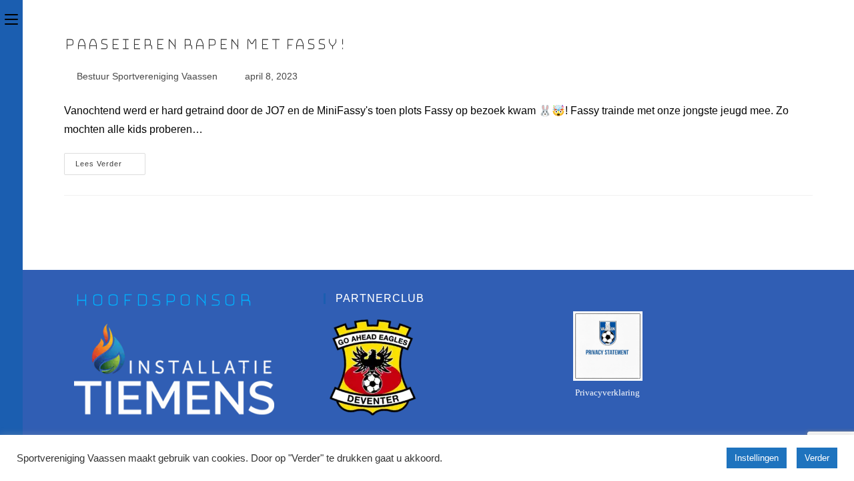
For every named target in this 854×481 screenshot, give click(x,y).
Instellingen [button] (757, 458)
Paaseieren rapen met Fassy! (205, 44)
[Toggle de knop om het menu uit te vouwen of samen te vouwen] (11, 18)
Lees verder (110, 160)
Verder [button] (817, 458)
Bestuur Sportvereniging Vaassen (147, 76)
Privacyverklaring (607, 392)
